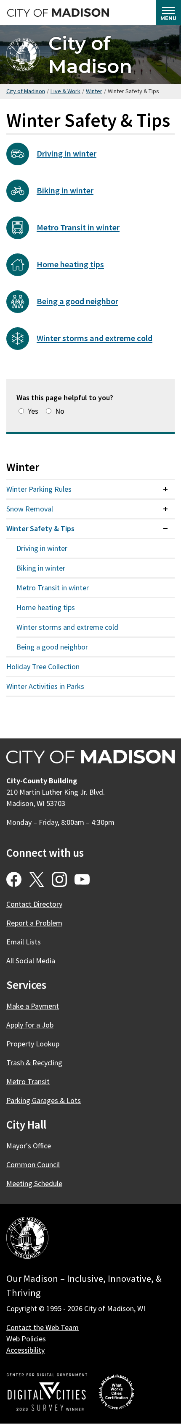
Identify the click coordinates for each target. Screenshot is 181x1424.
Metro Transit (28, 1081)
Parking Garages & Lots (43, 1100)
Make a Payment (32, 1006)
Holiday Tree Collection (43, 666)
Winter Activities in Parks (45, 686)
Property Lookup (32, 1043)
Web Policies (26, 1338)
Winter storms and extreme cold (94, 338)
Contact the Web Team (42, 1327)
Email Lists (23, 942)
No (59, 411)
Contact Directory (34, 904)
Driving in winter (66, 153)
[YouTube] (82, 879)
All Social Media (30, 960)
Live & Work (65, 91)
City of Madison (90, 54)
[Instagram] (59, 879)
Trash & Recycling (34, 1062)
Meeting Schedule (34, 1183)
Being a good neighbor (77, 301)
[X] (36, 879)
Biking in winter (65, 190)
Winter (94, 91)
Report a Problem (34, 923)
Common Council (33, 1164)
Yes (33, 411)
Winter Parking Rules (39, 489)
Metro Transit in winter (78, 227)
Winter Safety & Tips (40, 528)
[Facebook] (13, 879)
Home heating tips (70, 264)
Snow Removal (29, 509)
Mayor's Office (28, 1145)
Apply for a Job (29, 1025)
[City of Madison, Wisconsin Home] (27, 1239)
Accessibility (25, 1350)
